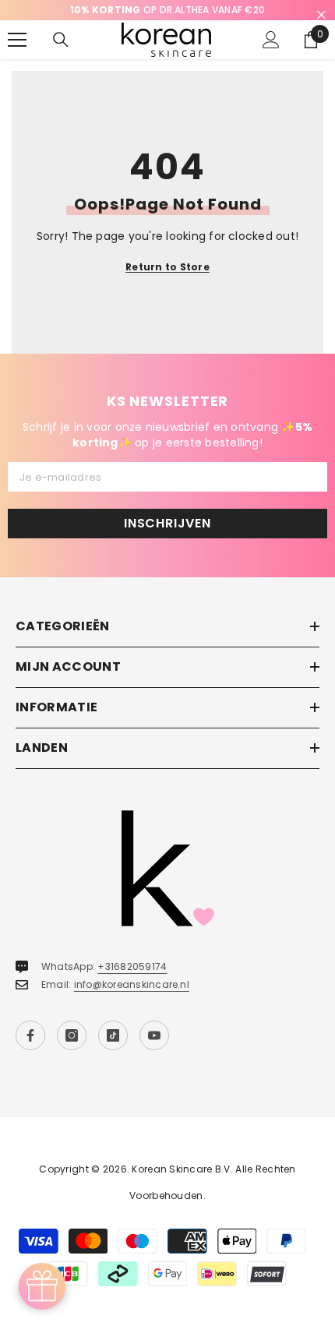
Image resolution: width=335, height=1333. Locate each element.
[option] (167, 10)
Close (321, 15)
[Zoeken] (60, 39)
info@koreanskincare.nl (131, 984)
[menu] (17, 39)
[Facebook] (30, 1035)
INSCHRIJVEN (167, 523)
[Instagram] (71, 1035)
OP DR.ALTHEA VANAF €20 (167, 9)
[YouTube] (154, 1035)
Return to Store (167, 266)
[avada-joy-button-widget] (42, 1286)
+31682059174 (132, 966)
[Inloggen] (271, 39)
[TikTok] (113, 1035)
